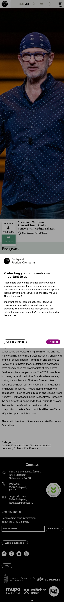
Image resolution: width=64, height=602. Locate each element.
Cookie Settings (15, 341)
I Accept (53, 341)
